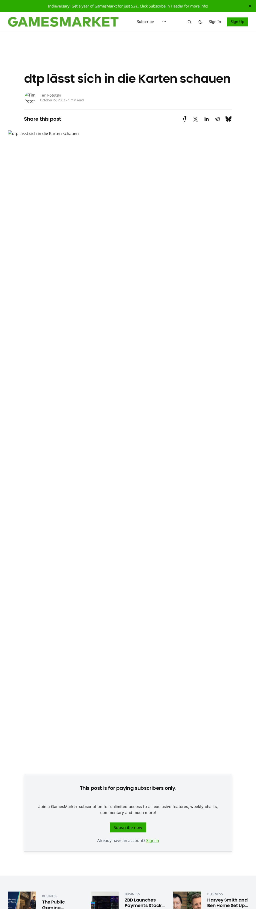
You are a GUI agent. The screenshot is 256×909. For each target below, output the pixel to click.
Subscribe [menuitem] (145, 21)
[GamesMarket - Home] (66, 22)
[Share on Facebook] (184, 119)
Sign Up (237, 21)
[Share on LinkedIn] (206, 119)
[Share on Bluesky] (229, 119)
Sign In (215, 21)
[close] (250, 6)
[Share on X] (195, 119)
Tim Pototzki (50, 95)
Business (50, 896)
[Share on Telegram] (217, 119)
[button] (164, 21)
